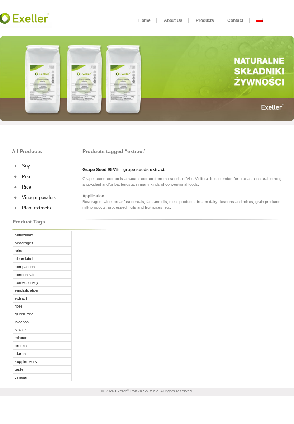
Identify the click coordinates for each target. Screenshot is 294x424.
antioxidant (24, 235)
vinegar (21, 377)
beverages (24, 243)
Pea (26, 176)
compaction (25, 266)
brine (19, 251)
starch (20, 353)
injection (22, 322)
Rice (26, 187)
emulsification (26, 290)
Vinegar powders (39, 197)
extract (21, 298)
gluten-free (24, 314)
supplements (26, 361)
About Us (173, 20)
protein (21, 346)
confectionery (26, 282)
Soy (26, 166)
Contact (235, 20)
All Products (27, 151)
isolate (20, 330)
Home (144, 20)
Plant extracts (36, 208)
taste (19, 369)
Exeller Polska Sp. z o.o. (137, 391)
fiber (18, 306)
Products (205, 20)
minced (21, 338)
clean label (24, 259)
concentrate (25, 274)
